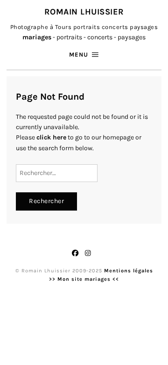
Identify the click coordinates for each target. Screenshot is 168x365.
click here (51, 137)
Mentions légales (128, 271)
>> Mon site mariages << (84, 279)
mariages (36, 37)
